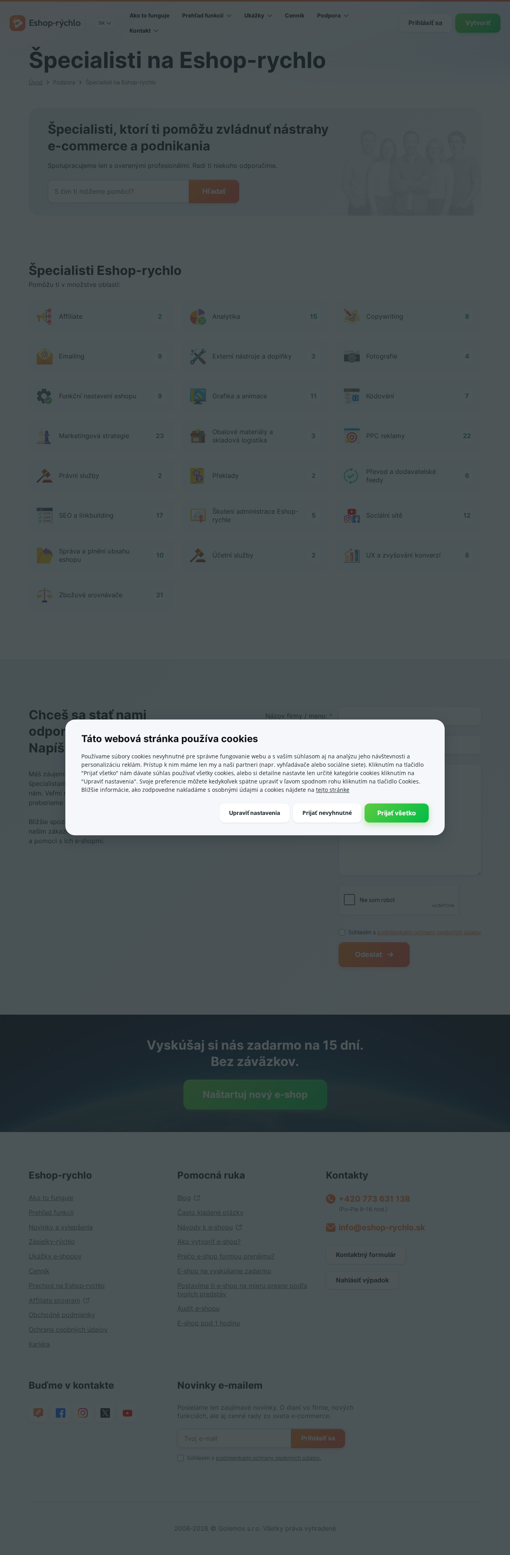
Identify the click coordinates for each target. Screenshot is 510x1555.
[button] (255, 813)
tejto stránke (332, 789)
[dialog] (255, 777)
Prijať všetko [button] (396, 813)
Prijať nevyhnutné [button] (327, 812)
